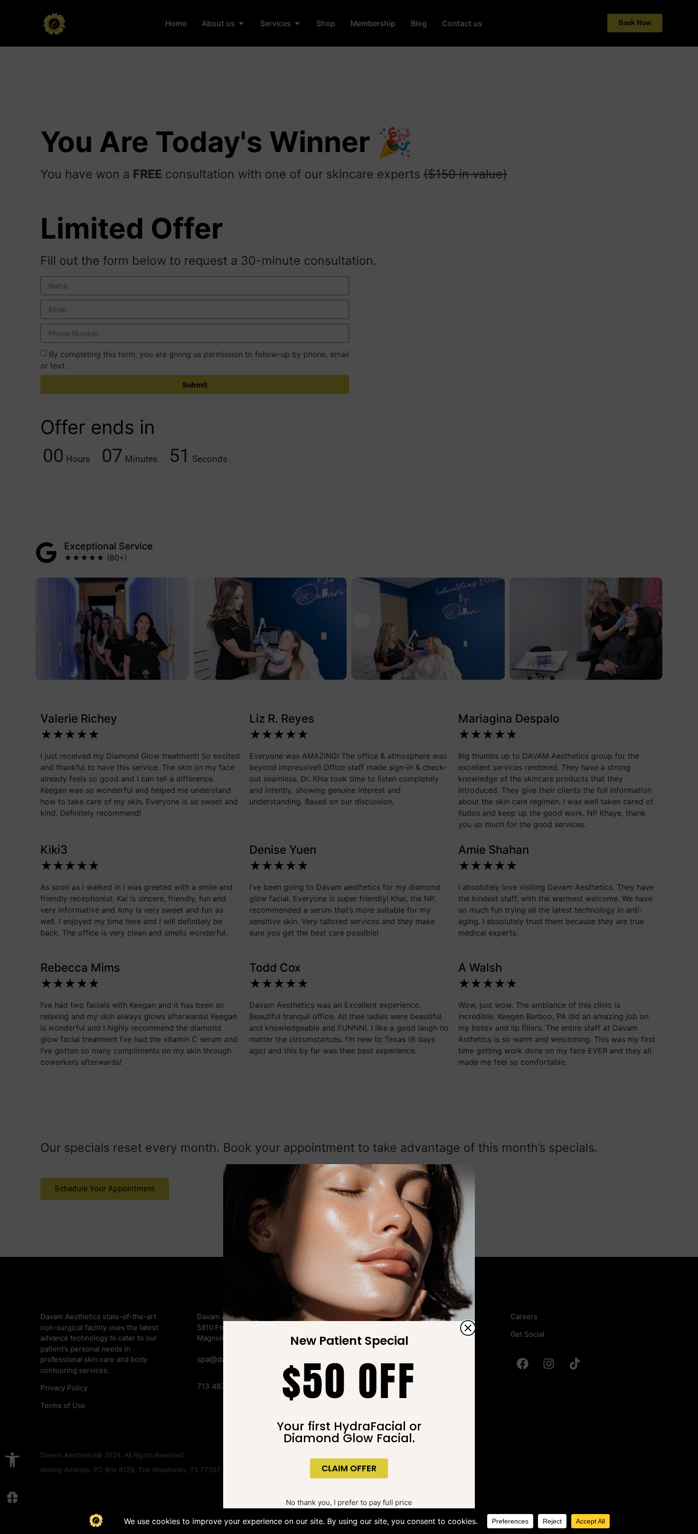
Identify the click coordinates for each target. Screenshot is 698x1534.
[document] (349, 767)
